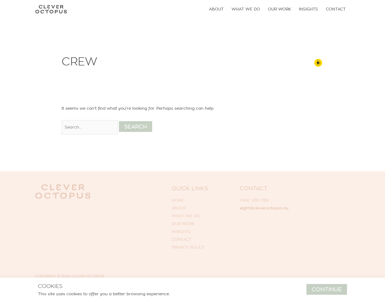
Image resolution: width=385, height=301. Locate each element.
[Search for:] (90, 127)
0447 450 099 (254, 200)
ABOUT (179, 207)
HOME (178, 200)
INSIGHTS (181, 231)
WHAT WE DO (186, 215)
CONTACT (181, 239)
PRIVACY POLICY (188, 247)
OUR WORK (183, 223)
